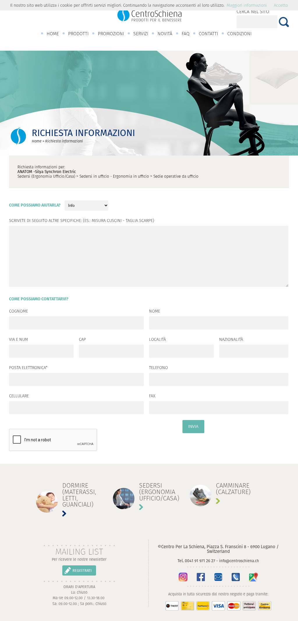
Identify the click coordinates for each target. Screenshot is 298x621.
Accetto (281, 5)
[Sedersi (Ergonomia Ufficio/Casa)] (149, 498)
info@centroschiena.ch (239, 561)
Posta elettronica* (28, 368)
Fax (152, 396)
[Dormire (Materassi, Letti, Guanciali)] (72, 501)
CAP (82, 339)
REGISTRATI (82, 570)
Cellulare (19, 396)
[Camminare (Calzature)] (226, 495)
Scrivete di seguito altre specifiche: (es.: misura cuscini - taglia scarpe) (81, 220)
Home (37, 141)
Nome (154, 311)
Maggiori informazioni (247, 5)
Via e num (18, 339)
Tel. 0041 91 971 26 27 (196, 561)
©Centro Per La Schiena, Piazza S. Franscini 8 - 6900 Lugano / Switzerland (218, 549)
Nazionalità (231, 339)
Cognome (18, 311)
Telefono (158, 368)
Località (157, 339)
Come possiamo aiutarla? (35, 205)
